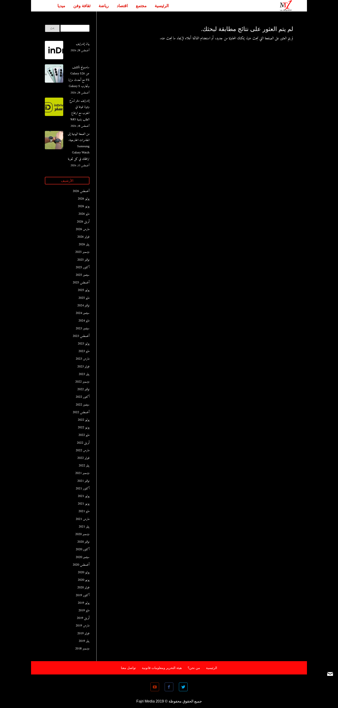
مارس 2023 (82, 359)
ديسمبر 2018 (82, 649)
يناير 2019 (84, 641)
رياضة (104, 5)
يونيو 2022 (83, 427)
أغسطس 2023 (81, 336)
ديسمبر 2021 (82, 473)
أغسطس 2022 (81, 412)
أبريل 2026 (83, 222)
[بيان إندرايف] (54, 51)
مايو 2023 (83, 351)
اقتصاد (122, 5)
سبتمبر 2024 (82, 313)
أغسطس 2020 (81, 565)
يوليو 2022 (83, 420)
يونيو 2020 (83, 580)
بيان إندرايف (82, 44)
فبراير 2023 (83, 367)
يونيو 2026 (83, 206)
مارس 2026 (82, 229)
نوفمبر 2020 (83, 542)
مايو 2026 (83, 214)
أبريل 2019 (83, 618)
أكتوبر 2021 (82, 488)
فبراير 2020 (83, 587)
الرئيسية (162, 5)
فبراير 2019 (83, 633)
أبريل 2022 (83, 443)
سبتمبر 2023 (82, 328)
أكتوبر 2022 (82, 397)
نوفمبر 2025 (83, 260)
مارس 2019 (82, 626)
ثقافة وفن (82, 5)
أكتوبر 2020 (82, 549)
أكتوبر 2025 (82, 267)
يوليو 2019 (83, 603)
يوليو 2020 (83, 572)
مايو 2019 (83, 610)
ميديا (61, 5)
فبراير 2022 (83, 458)
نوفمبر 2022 (83, 389)
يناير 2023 (84, 374)
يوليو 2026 (83, 199)
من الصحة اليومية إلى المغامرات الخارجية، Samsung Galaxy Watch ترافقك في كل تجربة (78, 146)
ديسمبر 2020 (82, 534)
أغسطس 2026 (81, 191)
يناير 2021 (84, 527)
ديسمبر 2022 (82, 382)
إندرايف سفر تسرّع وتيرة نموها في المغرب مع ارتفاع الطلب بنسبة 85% (79, 110)
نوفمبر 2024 (83, 305)
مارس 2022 (82, 450)
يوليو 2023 (83, 344)
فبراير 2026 (83, 237)
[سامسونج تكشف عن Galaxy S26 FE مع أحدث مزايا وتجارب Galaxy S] (54, 74)
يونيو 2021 (83, 504)
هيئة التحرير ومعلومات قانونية (162, 668)
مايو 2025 (83, 298)
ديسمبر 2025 (82, 252)
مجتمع (141, 5)
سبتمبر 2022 (82, 405)
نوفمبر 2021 (83, 481)
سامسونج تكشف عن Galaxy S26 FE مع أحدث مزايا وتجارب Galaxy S (78, 77)
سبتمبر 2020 (82, 557)
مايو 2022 (83, 435)
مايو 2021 (83, 511)
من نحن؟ (194, 668)
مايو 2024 (83, 321)
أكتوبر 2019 (82, 595)
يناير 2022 (84, 465)
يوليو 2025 (83, 290)
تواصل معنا (128, 668)
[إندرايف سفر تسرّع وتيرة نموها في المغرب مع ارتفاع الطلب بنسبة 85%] (54, 108)
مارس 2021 (82, 519)
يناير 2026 (84, 244)
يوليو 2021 (83, 496)
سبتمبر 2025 (82, 275)
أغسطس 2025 (81, 282)
